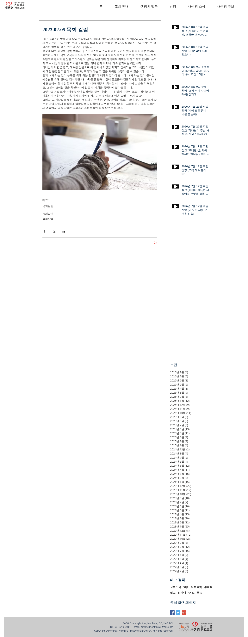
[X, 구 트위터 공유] (54, 231)
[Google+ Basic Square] (184, 612)
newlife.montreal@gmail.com (157, 627)
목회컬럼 (47, 206)
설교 (173, 592)
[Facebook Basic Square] (172, 612)
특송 (199, 592)
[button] (121, 7)
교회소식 (175, 587)
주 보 (191, 592)
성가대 (182, 592)
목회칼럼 (47, 213)
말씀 (186, 587)
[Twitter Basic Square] (178, 612)
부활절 (208, 587)
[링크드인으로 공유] (63, 231)
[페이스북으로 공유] (44, 231)
